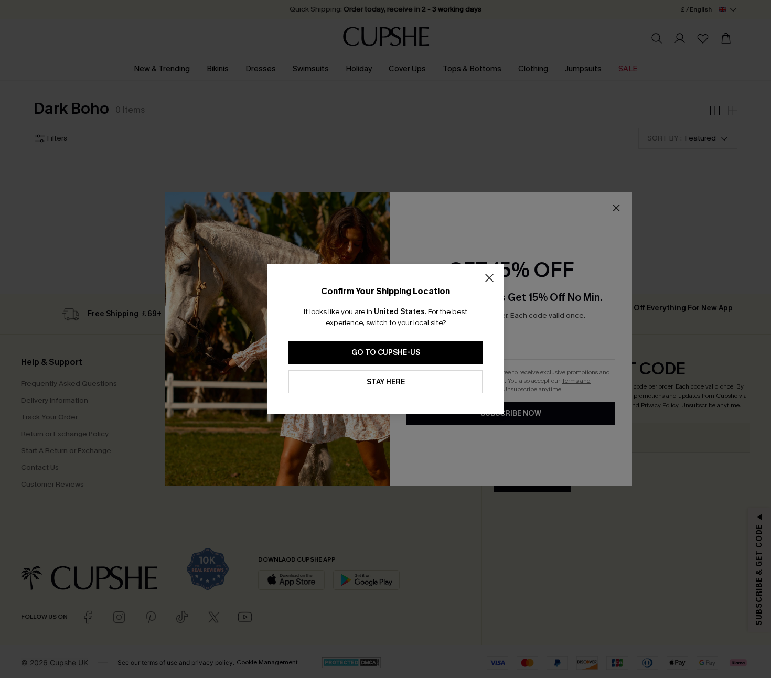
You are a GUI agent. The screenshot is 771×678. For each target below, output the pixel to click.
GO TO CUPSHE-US (385, 353)
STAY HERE (386, 382)
